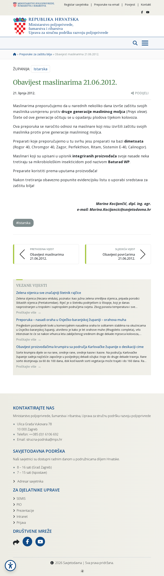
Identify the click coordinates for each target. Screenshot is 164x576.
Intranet (22, 516)
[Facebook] (142, 12)
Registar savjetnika (76, 4)
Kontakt (146, 4)
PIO (19, 504)
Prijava (21, 522)
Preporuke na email (106, 4)
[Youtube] (148, 12)
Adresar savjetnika (30, 481)
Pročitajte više (26, 312)
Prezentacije (25, 510)
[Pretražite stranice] (135, 43)
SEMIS (21, 498)
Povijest (130, 4)
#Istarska (23, 223)
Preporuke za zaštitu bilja (35, 54)
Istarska (40, 68)
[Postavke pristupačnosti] (10, 565)
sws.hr (82, 571)
